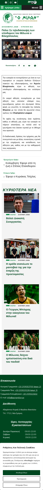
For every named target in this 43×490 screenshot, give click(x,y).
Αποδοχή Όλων (21, 473)
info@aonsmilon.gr (15, 398)
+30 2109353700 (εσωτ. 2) (29, 387)
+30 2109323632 (29, 394)
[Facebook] (6, 2)
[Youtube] (15, 2)
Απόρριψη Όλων (22, 485)
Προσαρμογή (21, 479)
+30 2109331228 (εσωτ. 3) (26, 390)
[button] (10, 8)
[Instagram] (11, 2)
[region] (21, 466)
